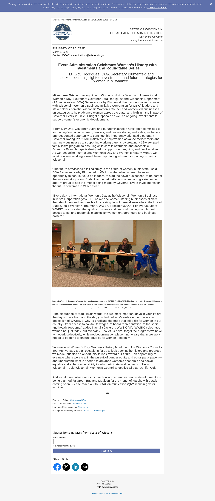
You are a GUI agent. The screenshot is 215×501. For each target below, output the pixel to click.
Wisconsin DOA (80, 403)
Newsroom (83, 407)
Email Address (60, 437)
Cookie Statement (157, 7)
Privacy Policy (97, 493)
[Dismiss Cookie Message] (211, 3)
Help (121, 493)
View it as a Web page (94, 410)
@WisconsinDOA (78, 400)
